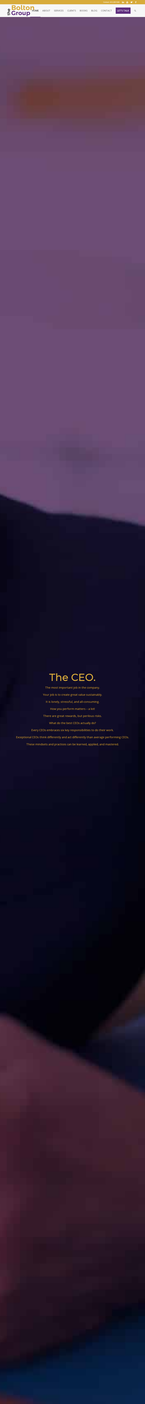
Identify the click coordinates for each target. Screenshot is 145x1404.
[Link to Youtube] (127, 2)
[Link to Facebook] (136, 2)
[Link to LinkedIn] (123, 2)
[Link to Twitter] (131, 2)
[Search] (135, 10)
